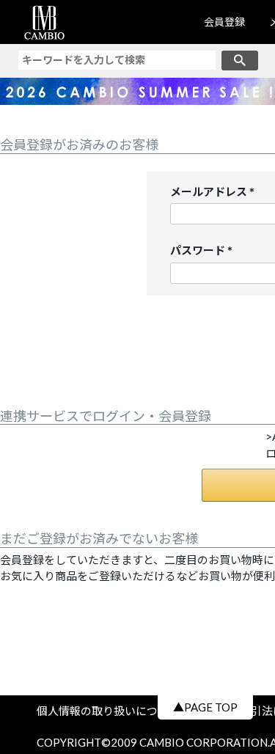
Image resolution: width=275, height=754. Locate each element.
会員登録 (224, 21)
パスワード (204, 251)
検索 (239, 60)
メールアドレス (215, 192)
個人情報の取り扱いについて (114, 710)
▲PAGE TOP (205, 707)
